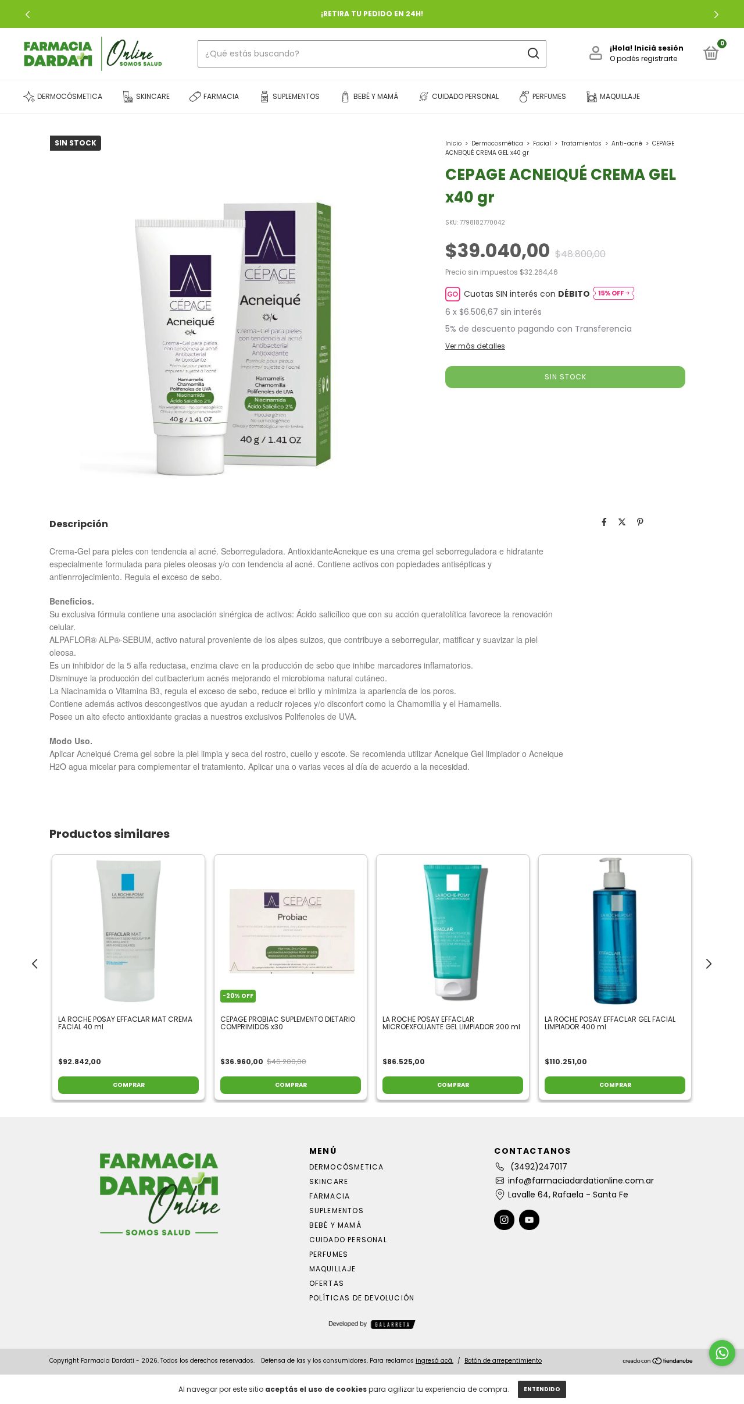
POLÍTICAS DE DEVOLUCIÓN (362, 1298)
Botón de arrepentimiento (503, 1360)
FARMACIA (329, 1196)
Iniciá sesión (659, 48)
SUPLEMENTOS (336, 1210)
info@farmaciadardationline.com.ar (581, 1180)
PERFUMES (329, 1254)
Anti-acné (626, 143)
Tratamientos (581, 143)
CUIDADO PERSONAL (348, 1240)
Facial (542, 143)
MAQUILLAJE (332, 1269)
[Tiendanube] (658, 1362)
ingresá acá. (434, 1360)
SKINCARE (329, 1181)
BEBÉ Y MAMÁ (335, 1225)
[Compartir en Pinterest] (640, 522)
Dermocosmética (497, 143)
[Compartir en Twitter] (622, 522)
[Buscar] (532, 53)
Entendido (542, 1389)
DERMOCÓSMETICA (346, 1167)
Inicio (453, 143)
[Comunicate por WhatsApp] (722, 1353)
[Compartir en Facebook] (604, 522)
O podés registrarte (643, 58)
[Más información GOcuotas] (613, 294)
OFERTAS (326, 1283)
